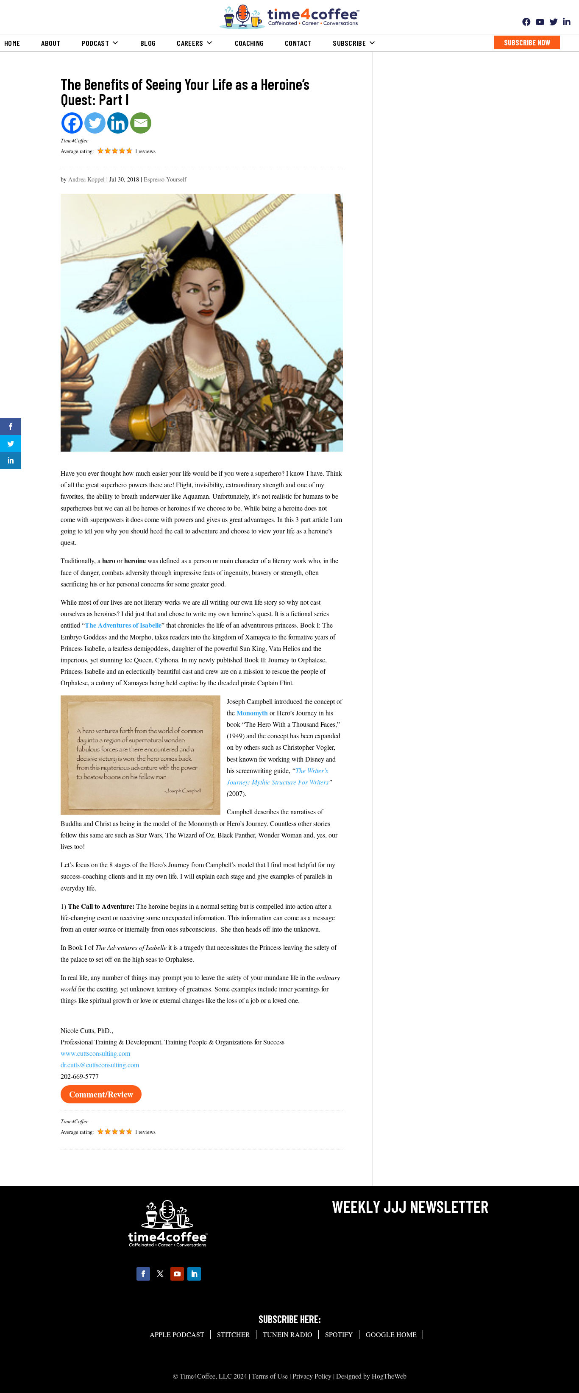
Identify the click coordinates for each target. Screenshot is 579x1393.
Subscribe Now (527, 42)
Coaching (249, 42)
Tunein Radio (287, 1334)
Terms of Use (270, 1375)
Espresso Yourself (165, 179)
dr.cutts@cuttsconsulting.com (100, 1064)
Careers (190, 42)
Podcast (95, 42)
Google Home (391, 1334)
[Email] (140, 123)
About (51, 42)
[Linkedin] (117, 123)
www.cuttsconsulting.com (95, 1053)
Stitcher (233, 1334)
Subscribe (349, 42)
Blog (148, 42)
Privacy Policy (311, 1375)
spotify (339, 1334)
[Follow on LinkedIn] (194, 1274)
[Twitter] (95, 123)
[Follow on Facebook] (143, 1274)
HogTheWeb (389, 1375)
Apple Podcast (177, 1334)
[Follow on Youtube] (177, 1274)
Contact (298, 42)
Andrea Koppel (86, 179)
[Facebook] (72, 123)
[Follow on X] (160, 1274)
